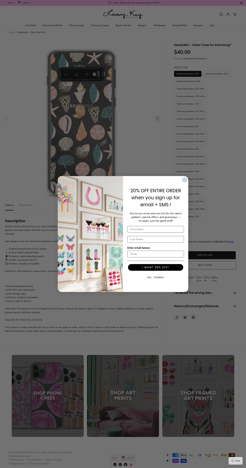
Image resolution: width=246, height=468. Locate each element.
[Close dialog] (185, 180)
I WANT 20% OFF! (155, 267)
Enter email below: (138, 248)
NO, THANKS (155, 277)
